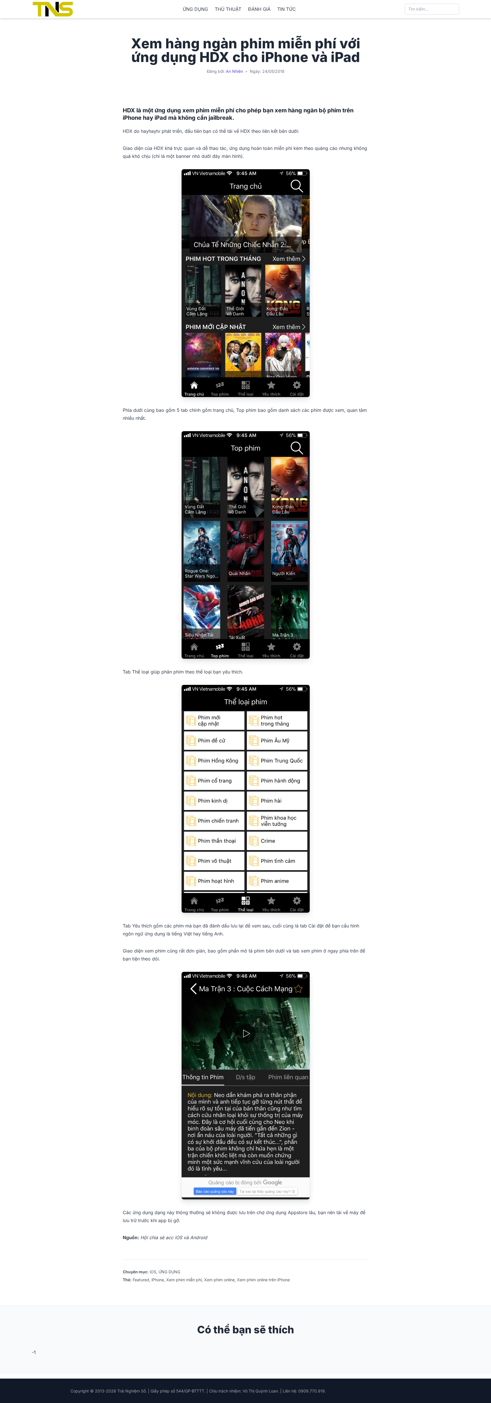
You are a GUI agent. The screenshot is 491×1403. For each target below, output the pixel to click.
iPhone (157, 1279)
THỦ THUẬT (228, 9)
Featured (141, 1279)
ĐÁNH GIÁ (259, 9)
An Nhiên (234, 71)
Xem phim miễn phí (184, 1279)
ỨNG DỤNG (195, 9)
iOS (153, 1271)
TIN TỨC (286, 9)
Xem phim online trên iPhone (263, 1279)
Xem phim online (219, 1279)
